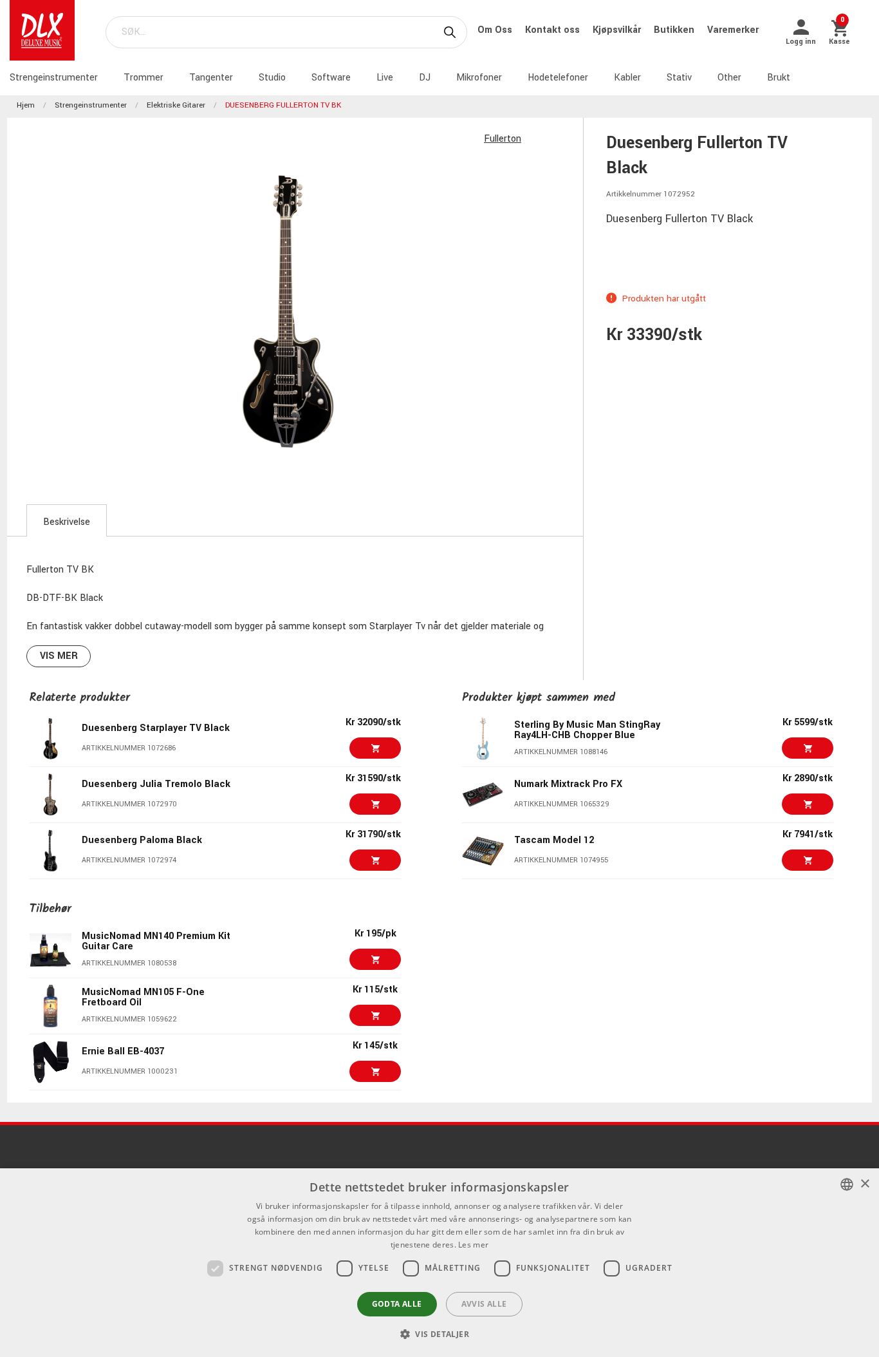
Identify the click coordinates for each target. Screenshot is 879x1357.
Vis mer (59, 656)
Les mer (473, 1244)
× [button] (864, 1184)
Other (729, 77)
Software (331, 77)
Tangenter (211, 77)
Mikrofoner (479, 77)
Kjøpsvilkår (618, 30)
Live (384, 77)
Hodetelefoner (558, 77)
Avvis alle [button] (484, 1303)
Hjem (26, 105)
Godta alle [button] (397, 1303)
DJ (424, 77)
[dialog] (439, 1262)
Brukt (778, 77)
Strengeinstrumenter (54, 77)
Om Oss (496, 30)
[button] (439, 1334)
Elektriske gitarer (176, 105)
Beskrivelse (66, 522)
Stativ (679, 77)
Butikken (675, 30)
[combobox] (846, 1184)
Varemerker (733, 30)
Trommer (143, 77)
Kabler (627, 77)
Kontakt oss (553, 30)
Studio (272, 77)
